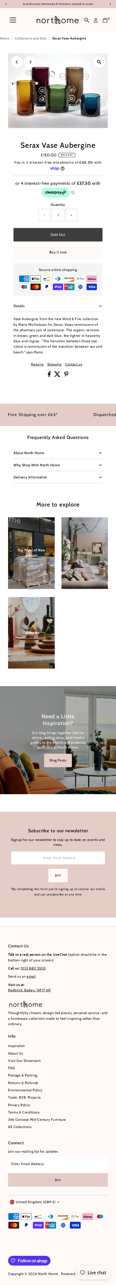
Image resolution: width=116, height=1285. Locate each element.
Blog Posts (58, 760)
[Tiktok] (30, 1249)
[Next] (30, 62)
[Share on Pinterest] (66, 376)
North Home (48, 1274)
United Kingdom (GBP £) (36, 1202)
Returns (37, 364)
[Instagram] (17, 1249)
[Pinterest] (24, 1249)
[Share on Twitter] (58, 376)
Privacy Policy (19, 1105)
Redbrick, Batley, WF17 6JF (29, 990)
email (31, 976)
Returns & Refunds (23, 1083)
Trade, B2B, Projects (24, 1097)
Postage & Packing (22, 1075)
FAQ (11, 1068)
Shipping (54, 364)
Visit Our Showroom (24, 1061)
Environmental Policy (25, 1090)
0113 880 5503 (33, 968)
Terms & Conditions (23, 1112)
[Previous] (17, 62)
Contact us (73, 364)
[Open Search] (86, 20)
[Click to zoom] (99, 62)
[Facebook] (10, 1249)
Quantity (58, 205)
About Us (15, 1053)
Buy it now (58, 252)
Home (4, 38)
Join (58, 875)
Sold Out (58, 235)
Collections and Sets (31, 38)
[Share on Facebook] (50, 376)
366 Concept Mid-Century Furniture (37, 1120)
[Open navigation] (13, 20)
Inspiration (16, 1046)
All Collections (20, 1127)
